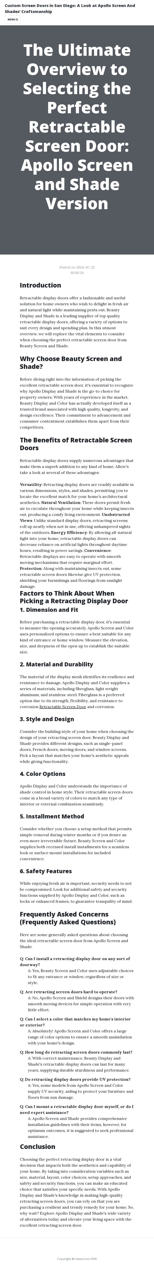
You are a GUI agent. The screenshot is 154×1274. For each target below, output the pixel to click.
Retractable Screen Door (63, 706)
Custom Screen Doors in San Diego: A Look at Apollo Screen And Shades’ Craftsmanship (70, 8)
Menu (12, 19)
